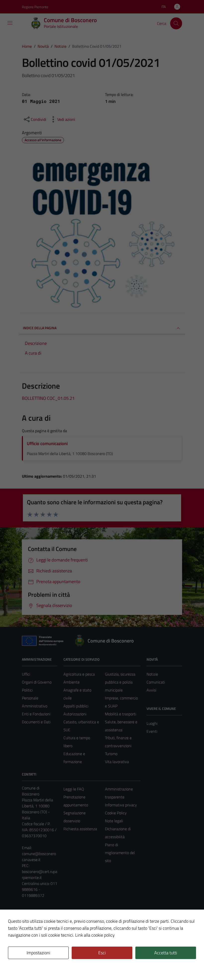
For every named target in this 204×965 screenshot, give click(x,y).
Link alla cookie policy (95, 935)
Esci (102, 952)
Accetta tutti (165, 952)
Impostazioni (38, 952)
